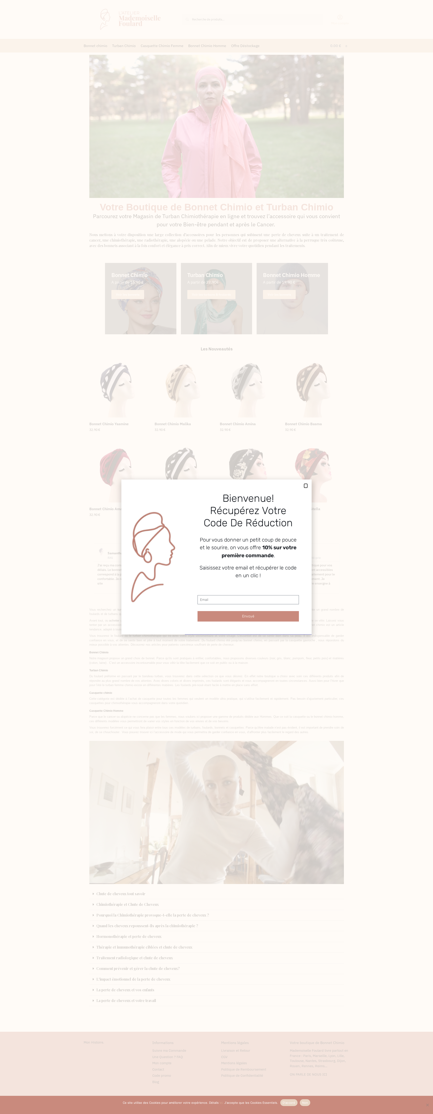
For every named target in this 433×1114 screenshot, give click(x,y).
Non (305, 1102)
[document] (216, 557)
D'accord (289, 1102)
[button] (305, 485)
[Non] (427, 1105)
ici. (221, 1102)
